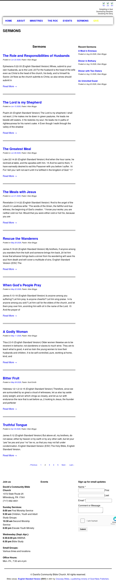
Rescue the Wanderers (20, 238)
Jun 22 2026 (16, 59)
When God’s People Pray (22, 285)
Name (82, 486)
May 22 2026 (16, 289)
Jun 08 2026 (16, 153)
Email (81, 500)
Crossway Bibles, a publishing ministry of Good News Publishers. (82, 578)
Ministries (36, 20)
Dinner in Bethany (87, 60)
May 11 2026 (16, 335)
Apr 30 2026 (16, 429)
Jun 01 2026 (16, 196)
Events (67, 20)
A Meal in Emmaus (87, 50)
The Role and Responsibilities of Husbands (36, 55)
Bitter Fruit (11, 378)
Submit (83, 529)
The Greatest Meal (17, 148)
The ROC (53, 20)
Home (8, 20)
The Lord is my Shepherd (22, 102)
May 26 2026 (16, 242)
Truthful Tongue (15, 424)
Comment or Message (89, 505)
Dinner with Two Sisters (90, 70)
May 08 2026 (16, 382)
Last (107, 495)
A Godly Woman (15, 331)
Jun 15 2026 (16, 106)
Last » (71, 465)
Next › (64, 465)
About (21, 20)
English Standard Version (29, 578)
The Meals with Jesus (19, 191)
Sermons (83, 20)
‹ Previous (33, 465)
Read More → (10, 86)
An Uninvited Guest (88, 80)
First (107, 490)
